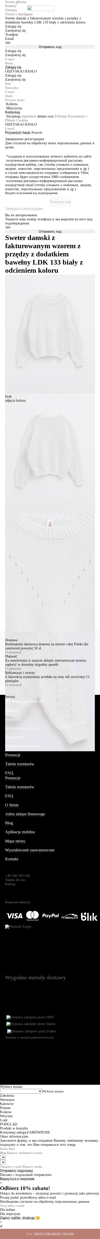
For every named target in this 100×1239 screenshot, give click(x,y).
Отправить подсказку (16, 1171)
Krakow (6, 1112)
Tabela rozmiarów (19, 764)
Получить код (60, 202)
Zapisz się (7, 1218)
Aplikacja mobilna (20, 832)
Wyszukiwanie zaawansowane (30, 850)
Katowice (7, 1104)
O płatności (13, 669)
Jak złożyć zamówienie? (24, 701)
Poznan (5, 1108)
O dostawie (13, 652)
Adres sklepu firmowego (25, 814)
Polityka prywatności (22, 746)
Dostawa (12, 719)
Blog (9, 823)
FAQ (9, 773)
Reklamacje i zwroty (21, 728)
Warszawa (7, 1100)
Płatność (12, 710)
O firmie (12, 805)
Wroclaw (6, 1116)
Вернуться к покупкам (17, 1179)
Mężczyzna (14, 108)
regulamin (29, 116)
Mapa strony (15, 841)
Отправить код (50, 47)
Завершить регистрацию (24, 209)
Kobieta (11, 104)
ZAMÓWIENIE (38, 1132)
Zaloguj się (13, 67)
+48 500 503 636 (17, 876)
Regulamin (14, 737)
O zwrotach (13, 685)
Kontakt (11, 859)
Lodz (3, 1120)
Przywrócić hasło (18, 133)
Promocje (13, 755)
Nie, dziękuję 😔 (27, 1218)
